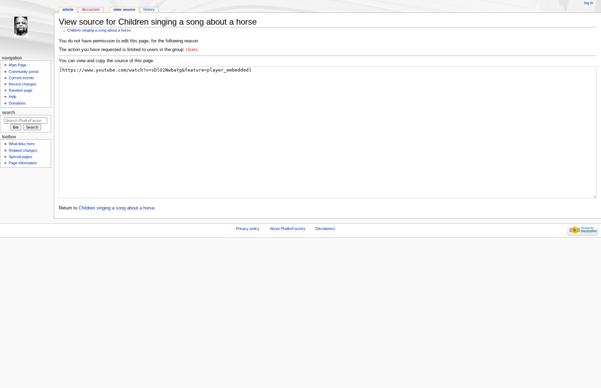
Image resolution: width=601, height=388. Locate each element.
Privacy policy (247, 228)
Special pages (20, 157)
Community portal (23, 71)
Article (67, 9)
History (149, 9)
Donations (17, 103)
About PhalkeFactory (287, 228)
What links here (22, 144)
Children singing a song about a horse (99, 30)
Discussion (91, 9)
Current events (21, 78)
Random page (20, 90)
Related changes (23, 150)
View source (124, 9)
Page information (23, 163)
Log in (588, 3)
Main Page (17, 65)
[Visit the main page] (27, 27)
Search (8, 112)
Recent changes (23, 84)
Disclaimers (325, 228)
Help (12, 96)
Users (192, 49)
